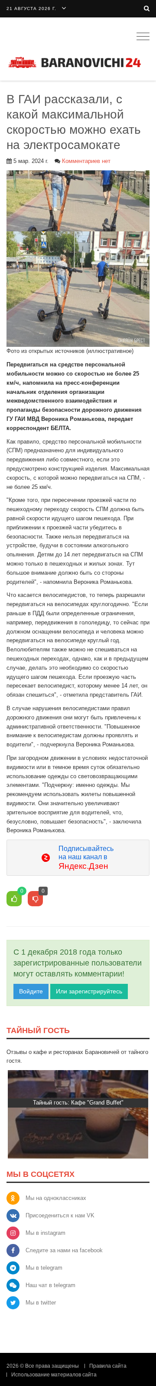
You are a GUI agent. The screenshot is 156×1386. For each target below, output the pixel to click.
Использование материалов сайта (54, 1375)
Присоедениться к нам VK (60, 1215)
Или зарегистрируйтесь (89, 991)
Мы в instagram (45, 1233)
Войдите (31, 991)
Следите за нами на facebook (64, 1250)
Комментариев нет (86, 161)
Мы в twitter (41, 1302)
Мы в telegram (44, 1267)
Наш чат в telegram (50, 1285)
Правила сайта (108, 1366)
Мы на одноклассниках (56, 1198)
